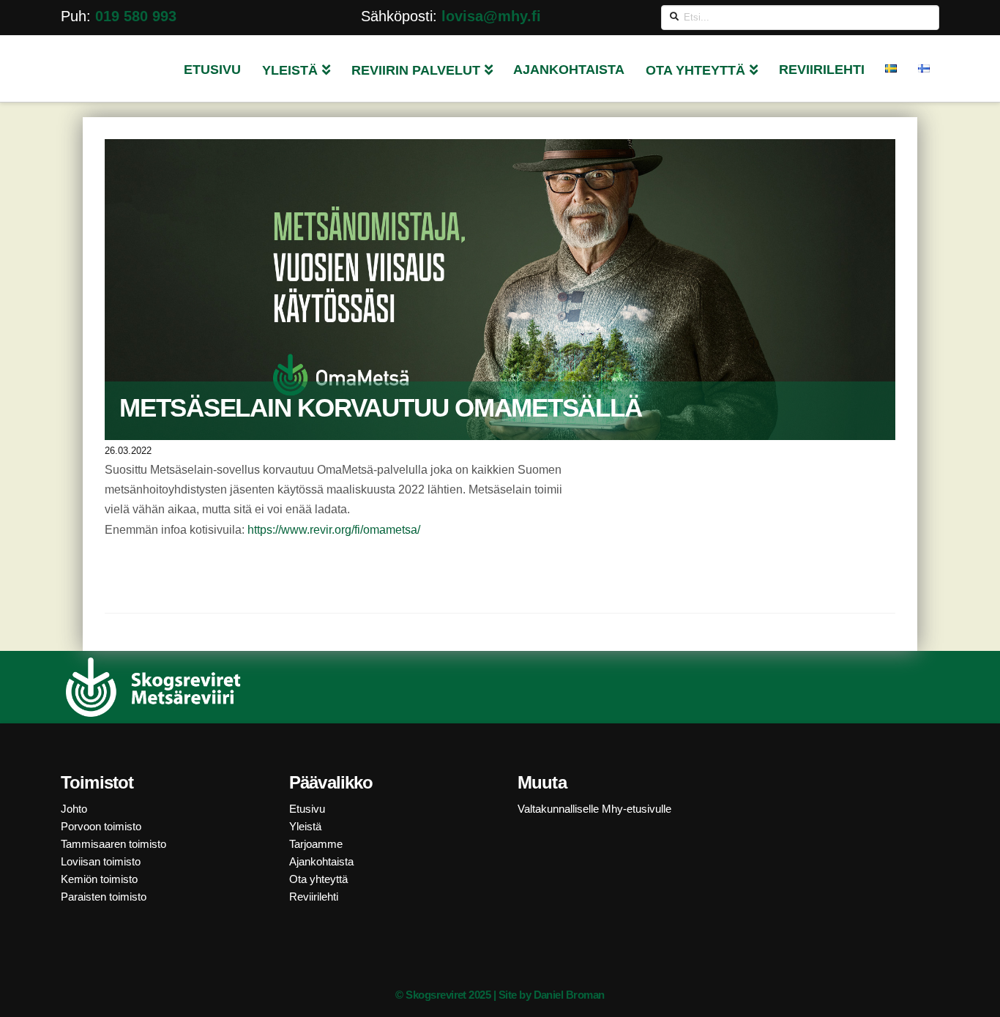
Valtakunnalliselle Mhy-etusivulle (594, 808)
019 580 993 (135, 16)
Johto (74, 808)
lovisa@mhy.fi (491, 16)
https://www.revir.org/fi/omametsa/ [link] (333, 530)
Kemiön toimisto (99, 879)
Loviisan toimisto (101, 861)
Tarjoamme (316, 844)
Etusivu (307, 808)
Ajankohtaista (321, 861)
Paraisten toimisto (103, 896)
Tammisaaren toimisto (113, 844)
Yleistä (305, 826)
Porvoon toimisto (101, 826)
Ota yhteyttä (318, 879)
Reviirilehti (313, 896)
